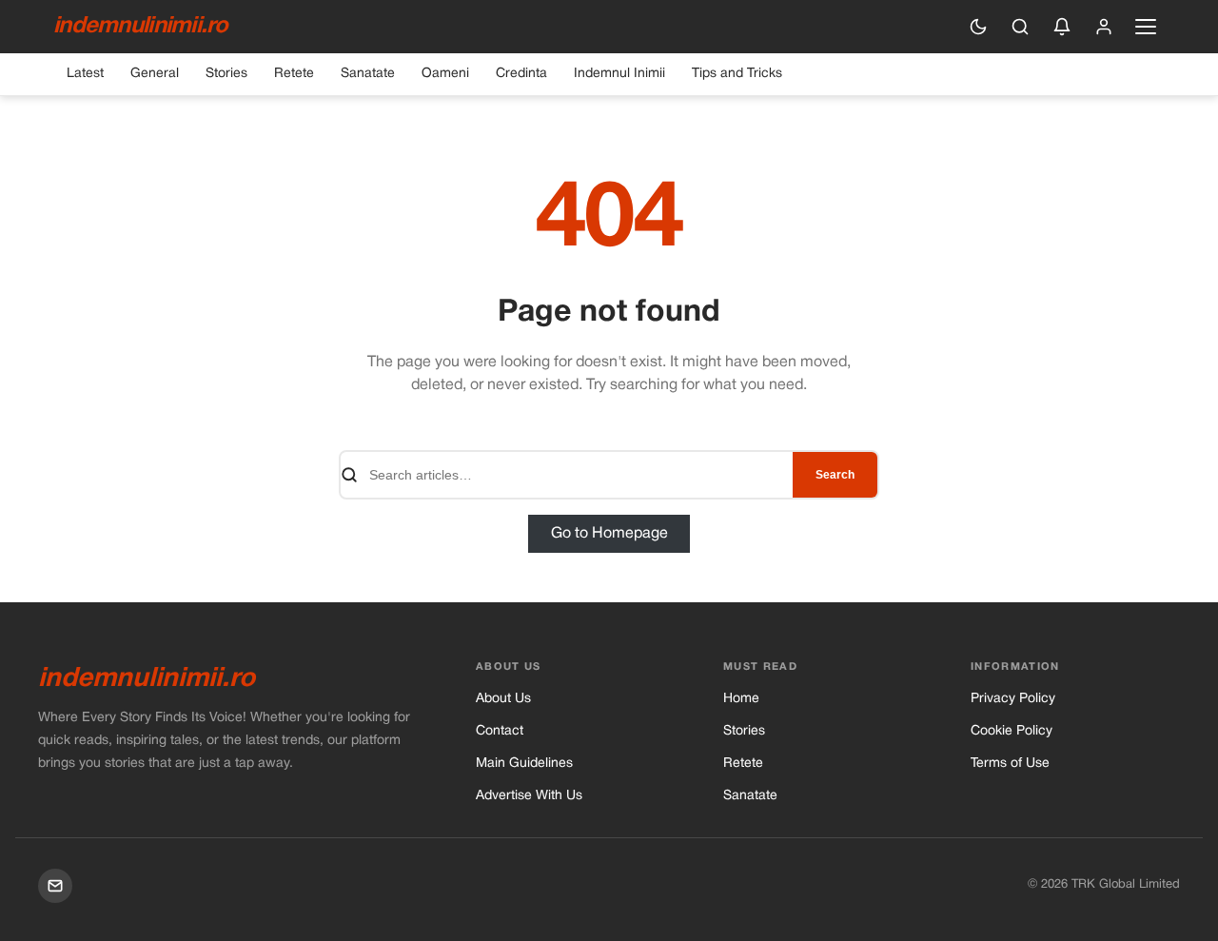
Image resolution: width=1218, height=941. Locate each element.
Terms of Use (1010, 763)
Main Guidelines (524, 763)
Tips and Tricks (737, 74)
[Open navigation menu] (1146, 27)
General (154, 74)
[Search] (1020, 27)
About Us (503, 699)
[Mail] (55, 886)
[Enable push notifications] (1062, 27)
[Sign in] (1104, 27)
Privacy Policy (1013, 699)
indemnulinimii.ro (140, 26)
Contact (499, 731)
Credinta (521, 74)
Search (835, 474)
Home (741, 699)
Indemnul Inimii (619, 74)
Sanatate (368, 74)
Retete (294, 74)
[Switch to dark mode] (978, 27)
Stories (226, 74)
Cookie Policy (1011, 731)
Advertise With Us (529, 796)
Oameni (445, 74)
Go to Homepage (609, 533)
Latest (85, 74)
